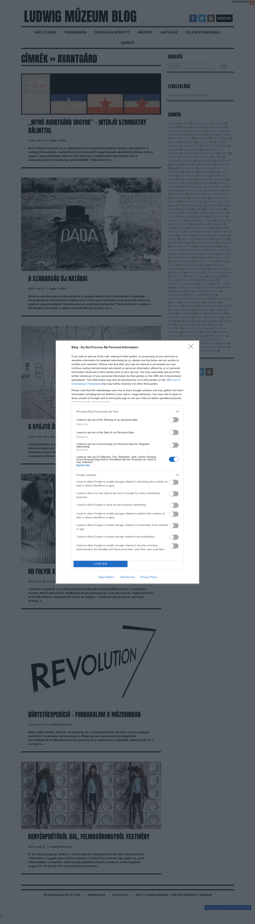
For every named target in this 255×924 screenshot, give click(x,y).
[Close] (192, 347)
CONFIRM (101, 563)
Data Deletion (106, 576)
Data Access (127, 576)
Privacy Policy (149, 576)
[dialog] (127, 462)
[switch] (174, 419)
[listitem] (127, 412)
